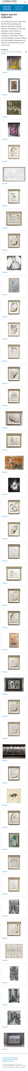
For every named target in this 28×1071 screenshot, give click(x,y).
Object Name (18, 51)
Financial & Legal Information (10, 1057)
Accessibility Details (7, 1061)
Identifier (3, 53)
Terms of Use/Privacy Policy (10, 1059)
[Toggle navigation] (25, 2)
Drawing (4, 72)
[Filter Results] (26, 52)
